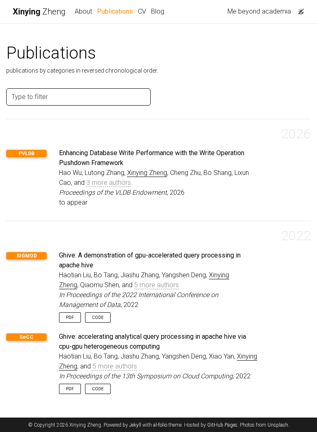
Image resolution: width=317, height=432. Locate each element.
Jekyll (135, 425)
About (83, 11)
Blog (157, 11)
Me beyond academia (259, 11)
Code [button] (98, 317)
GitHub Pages (222, 425)
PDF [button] (70, 317)
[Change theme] (298, 9)
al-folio (160, 425)
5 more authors (156, 285)
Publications (116, 11)
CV (142, 11)
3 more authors (108, 182)
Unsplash (277, 425)
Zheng (39, 12)
